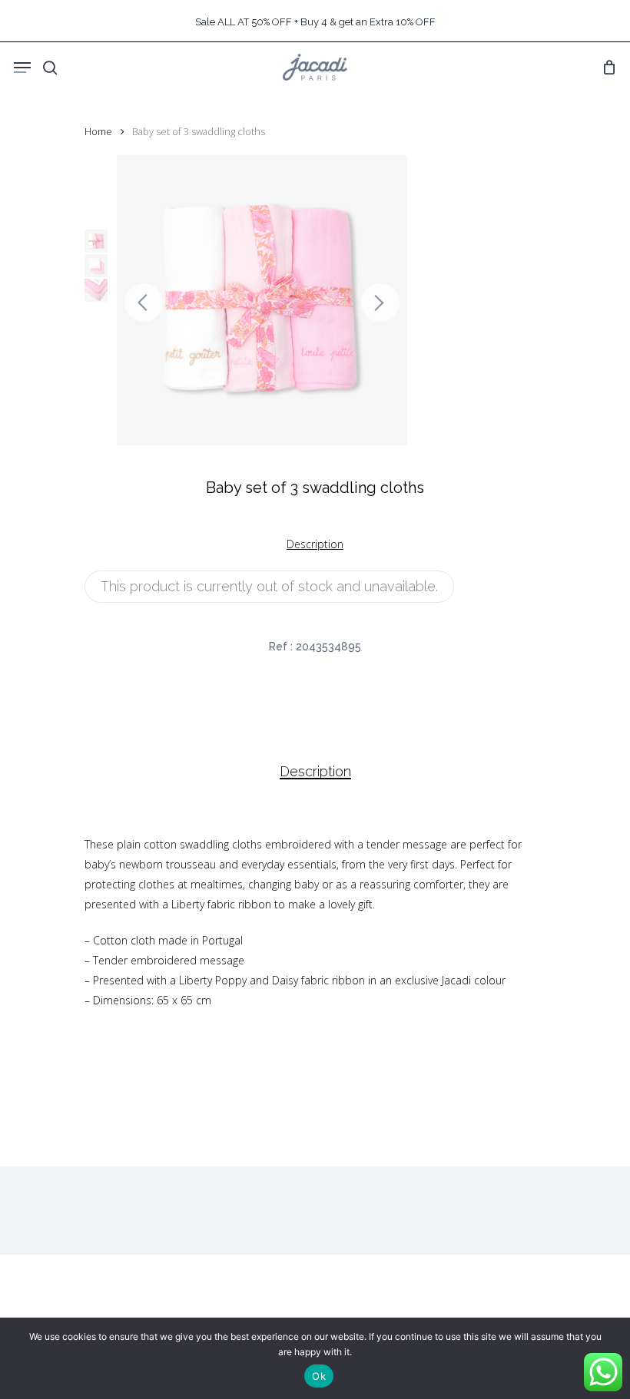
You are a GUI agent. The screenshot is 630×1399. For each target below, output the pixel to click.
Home (98, 131)
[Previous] (143, 302)
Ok (319, 1376)
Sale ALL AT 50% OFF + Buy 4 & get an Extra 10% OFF (315, 22)
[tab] (315, 771)
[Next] (380, 302)
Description (315, 771)
